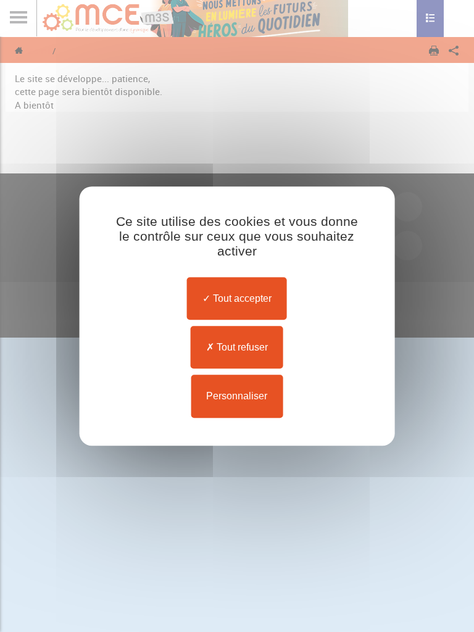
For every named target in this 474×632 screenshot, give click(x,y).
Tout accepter (241, 298)
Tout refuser (241, 347)
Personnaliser (236, 396)
